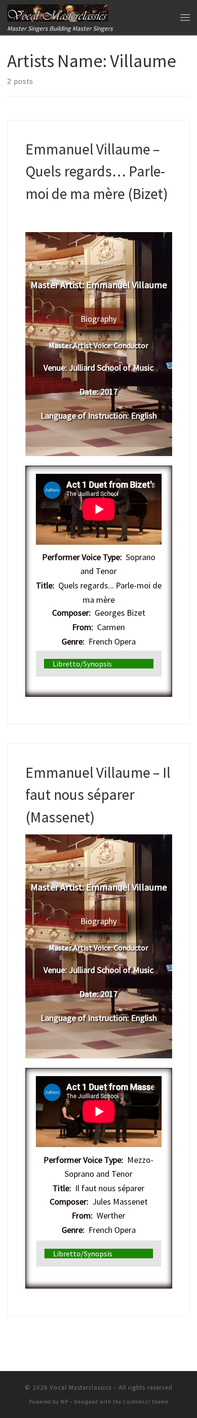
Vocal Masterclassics (80, 1387)
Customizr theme (145, 1401)
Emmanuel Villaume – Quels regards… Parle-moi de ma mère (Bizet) (96, 171)
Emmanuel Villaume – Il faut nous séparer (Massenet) (97, 794)
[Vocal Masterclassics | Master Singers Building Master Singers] (57, 11)
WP (64, 1401)
